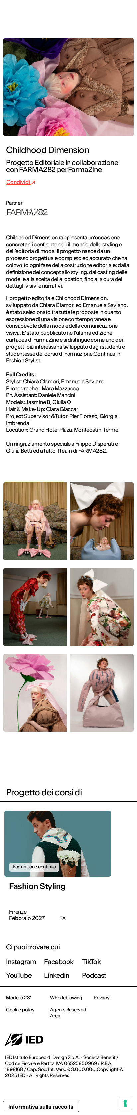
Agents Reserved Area (68, 1013)
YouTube (19, 975)
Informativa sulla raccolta (40, 1106)
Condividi (18, 182)
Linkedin (56, 975)
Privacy (102, 998)
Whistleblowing (66, 998)
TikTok (91, 961)
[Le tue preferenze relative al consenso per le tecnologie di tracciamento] (125, 1103)
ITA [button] (75, 14)
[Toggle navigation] (126, 14)
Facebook (58, 961)
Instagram (21, 961)
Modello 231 (18, 998)
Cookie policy (20, 1010)
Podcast (94, 975)
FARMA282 (92, 450)
